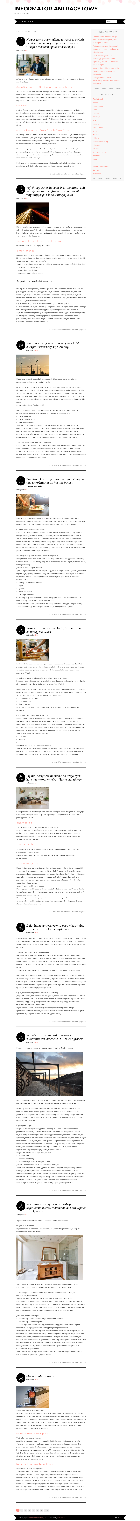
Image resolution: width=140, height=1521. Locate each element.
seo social (22, 105)
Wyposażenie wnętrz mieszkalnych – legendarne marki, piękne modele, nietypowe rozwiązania (56, 1207)
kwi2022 (21, 346)
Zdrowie (96, 170)
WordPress (61, 1518)
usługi (95, 163)
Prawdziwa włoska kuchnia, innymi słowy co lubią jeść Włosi (54, 630)
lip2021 (21, 1038)
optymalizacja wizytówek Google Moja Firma (42, 130)
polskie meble (24, 844)
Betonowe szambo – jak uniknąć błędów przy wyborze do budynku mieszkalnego (106, 49)
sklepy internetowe (100, 152)
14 (20, 1204)
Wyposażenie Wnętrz (101, 166)
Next (46, 1510)
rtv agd (96, 149)
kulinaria (96, 124)
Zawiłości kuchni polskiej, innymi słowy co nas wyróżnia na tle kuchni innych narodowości (55, 482)
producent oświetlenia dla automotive (39, 241)
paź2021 (21, 779)
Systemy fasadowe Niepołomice (35, 1463)
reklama (96, 138)
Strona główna (26, 22)
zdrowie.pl (97, 173)
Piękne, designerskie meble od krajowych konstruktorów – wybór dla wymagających (54, 777)
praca (95, 131)
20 (20, 775)
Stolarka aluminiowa (40, 1376)
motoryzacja (98, 127)
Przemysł (96, 134)
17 (20, 187)
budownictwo (98, 106)
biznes (95, 103)
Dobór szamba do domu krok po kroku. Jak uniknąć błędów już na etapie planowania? (105, 40)
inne (26, 50)
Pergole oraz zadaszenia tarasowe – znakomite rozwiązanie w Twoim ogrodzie (54, 1037)
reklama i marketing (100, 142)
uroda (95, 159)
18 (20, 1375)
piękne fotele (24, 822)
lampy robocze (25, 250)
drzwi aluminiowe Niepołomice (34, 1433)
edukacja (96, 117)
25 (20, 628)
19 (20, 343)
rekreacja (96, 145)
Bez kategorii (98, 99)
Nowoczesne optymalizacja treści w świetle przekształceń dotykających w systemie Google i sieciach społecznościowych (55, 43)
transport (96, 156)
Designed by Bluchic (118, 1517)
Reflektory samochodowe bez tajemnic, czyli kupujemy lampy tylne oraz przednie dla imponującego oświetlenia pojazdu (55, 191)
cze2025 (21, 42)
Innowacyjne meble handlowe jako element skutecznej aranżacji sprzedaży (106, 71)
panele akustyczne (27, 863)
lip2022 (21, 190)
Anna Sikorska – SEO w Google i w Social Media (44, 87)
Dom (95, 110)
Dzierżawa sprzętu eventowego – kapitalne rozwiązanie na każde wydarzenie (55, 927)
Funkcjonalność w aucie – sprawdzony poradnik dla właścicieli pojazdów (106, 81)
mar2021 (21, 1379)
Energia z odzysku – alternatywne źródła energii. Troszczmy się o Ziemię (53, 345)
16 (20, 39)
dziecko (96, 113)
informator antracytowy (56, 8)
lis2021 (21, 482)
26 (20, 478)
